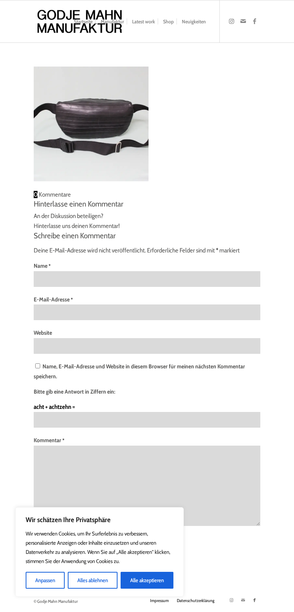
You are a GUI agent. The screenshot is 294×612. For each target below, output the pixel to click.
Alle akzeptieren (147, 580)
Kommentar (49, 440)
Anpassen (45, 580)
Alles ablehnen (92, 580)
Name (42, 265)
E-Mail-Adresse (53, 299)
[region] (99, 552)
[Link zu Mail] (243, 21)
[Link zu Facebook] (254, 21)
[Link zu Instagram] (231, 21)
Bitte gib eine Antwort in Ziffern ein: (74, 391)
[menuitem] (83, 21)
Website (43, 332)
